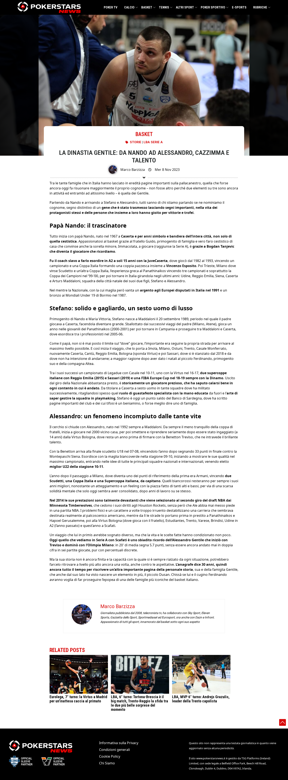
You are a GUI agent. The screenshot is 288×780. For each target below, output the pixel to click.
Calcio (129, 7)
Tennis (164, 7)
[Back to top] (282, 722)
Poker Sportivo (213, 7)
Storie (135, 142)
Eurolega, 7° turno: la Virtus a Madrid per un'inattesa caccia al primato (78, 699)
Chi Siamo (107, 763)
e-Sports (239, 7)
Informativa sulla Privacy (118, 743)
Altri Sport (185, 7)
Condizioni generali (114, 749)
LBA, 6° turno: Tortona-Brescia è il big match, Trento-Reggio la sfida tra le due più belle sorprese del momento (139, 703)
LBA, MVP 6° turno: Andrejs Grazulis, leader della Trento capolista (201, 699)
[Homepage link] (49, 7)
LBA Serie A (153, 142)
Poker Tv (110, 7)
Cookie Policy (109, 756)
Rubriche (260, 7)
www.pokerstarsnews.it (210, 758)
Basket (146, 7)
